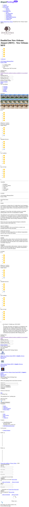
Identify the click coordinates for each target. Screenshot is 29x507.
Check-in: (3, 382)
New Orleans (10, 21)
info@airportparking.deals (8, 425)
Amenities (5, 87)
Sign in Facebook (6, 494)
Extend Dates (9, 15)
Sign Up (8, 9)
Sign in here (14, 479)
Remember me (5, 489)
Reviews (5, 91)
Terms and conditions (5, 463)
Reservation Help (7, 11)
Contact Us (8, 19)
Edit (1, 392)
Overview (5, 86)
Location (5, 88)
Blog (4, 416)
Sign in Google (14, 494)
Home (2, 21)
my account (5, 7)
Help (4, 414)
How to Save (6, 415)
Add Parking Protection (11, 17)
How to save (6, 6)
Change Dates (9, 18)
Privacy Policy (6, 409)
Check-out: (3, 384)
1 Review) (3, 59)
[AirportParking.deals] (9, 2)
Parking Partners (6, 430)
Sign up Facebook (6, 482)
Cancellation (8, 14)
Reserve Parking (4, 344)
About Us (5, 407)
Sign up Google (15, 482)
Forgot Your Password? (14, 489)
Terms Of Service (7, 408)
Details (4, 90)
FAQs (7, 12)
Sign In (7, 8)
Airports (5, 5)
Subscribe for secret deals (7, 476)
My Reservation (9, 13)
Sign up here (11, 492)
